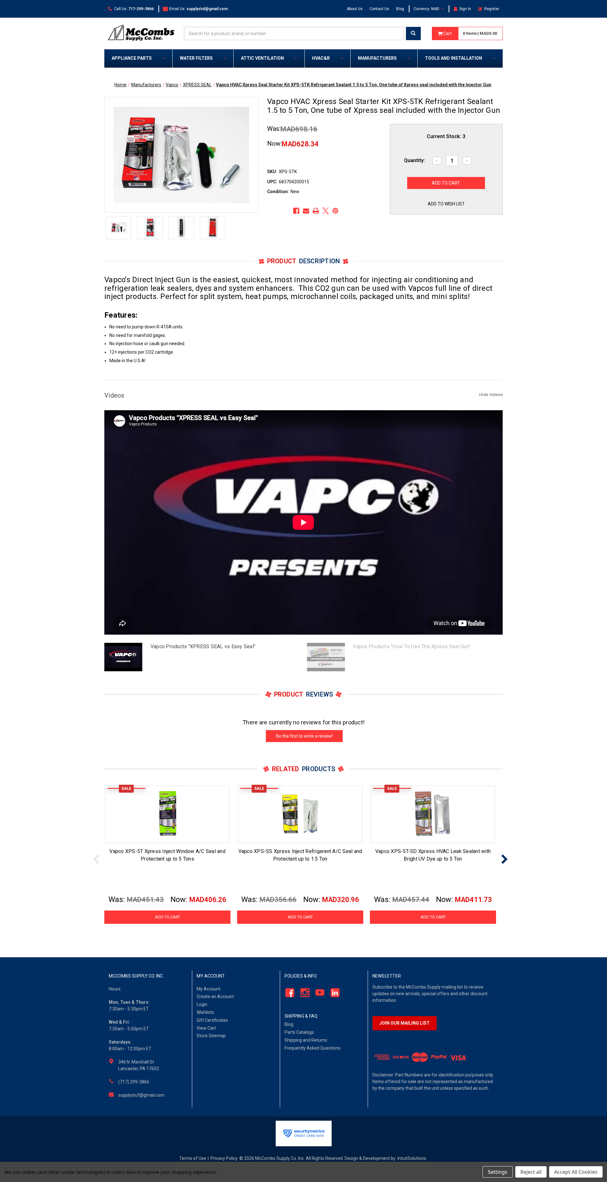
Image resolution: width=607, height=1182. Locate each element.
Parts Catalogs (299, 1032)
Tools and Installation (453, 58)
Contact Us (379, 9)
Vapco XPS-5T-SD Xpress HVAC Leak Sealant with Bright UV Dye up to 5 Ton (433, 855)
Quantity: (414, 160)
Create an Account (215, 996)
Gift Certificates (212, 1020)
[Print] (316, 210)
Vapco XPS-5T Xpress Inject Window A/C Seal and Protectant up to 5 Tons (167, 855)
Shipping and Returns (306, 1040)
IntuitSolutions (411, 1158)
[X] (325, 210)
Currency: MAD (427, 9)
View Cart (206, 1028)
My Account (208, 988)
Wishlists (205, 1012)
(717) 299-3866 (133, 1081)
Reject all (531, 1171)
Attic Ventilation (262, 58)
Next (504, 859)
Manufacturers (377, 58)
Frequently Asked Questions (312, 1048)
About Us (355, 9)
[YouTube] (318, 992)
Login (202, 1004)
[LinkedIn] (333, 992)
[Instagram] (303, 992)
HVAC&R (321, 58)
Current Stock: (446, 136)
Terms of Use (192, 1158)
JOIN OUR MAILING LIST (404, 1023)
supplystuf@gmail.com (141, 1095)
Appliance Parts (132, 58)
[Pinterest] (335, 210)
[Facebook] (296, 210)
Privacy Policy (224, 1158)
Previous (96, 859)
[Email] (306, 210)
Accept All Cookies (576, 1171)
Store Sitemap (211, 1035)
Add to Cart (167, 917)
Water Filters (196, 58)
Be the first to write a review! (304, 736)
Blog (400, 9)
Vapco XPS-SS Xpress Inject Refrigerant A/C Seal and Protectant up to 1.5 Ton (300, 855)
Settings (497, 1171)
